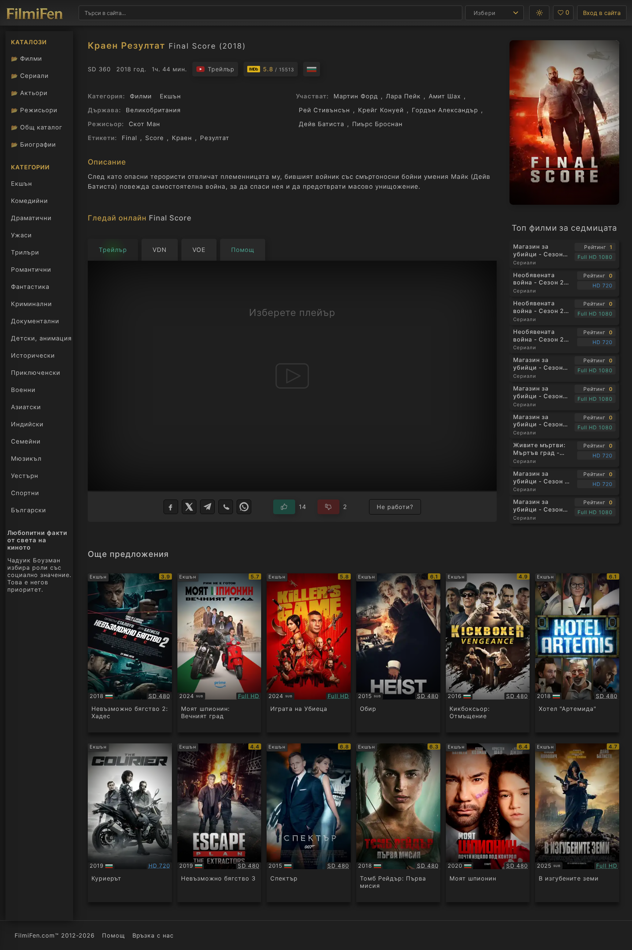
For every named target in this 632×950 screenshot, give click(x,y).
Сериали (30, 75)
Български (28, 510)
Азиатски (26, 407)
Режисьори (34, 110)
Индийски (27, 424)
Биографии (33, 144)
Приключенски (35, 372)
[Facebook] (170, 506)
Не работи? (395, 506)
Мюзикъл (26, 458)
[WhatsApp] (244, 506)
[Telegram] (207, 506)
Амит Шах (445, 96)
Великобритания (153, 110)
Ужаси (21, 235)
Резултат (214, 138)
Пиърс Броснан (377, 124)
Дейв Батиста (321, 124)
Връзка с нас (153, 935)
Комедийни (29, 200)
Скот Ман (144, 124)
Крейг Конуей (381, 110)
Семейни (26, 441)
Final (129, 138)
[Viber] (225, 506)
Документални (35, 321)
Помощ (113, 935)
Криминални (31, 304)
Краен (182, 138)
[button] (539, 12)
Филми (26, 58)
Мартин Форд (356, 96)
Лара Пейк (403, 96)
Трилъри (25, 254)
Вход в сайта (602, 12)
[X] (189, 506)
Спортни (25, 493)
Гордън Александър (445, 110)
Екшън (21, 183)
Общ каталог (37, 127)
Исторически (33, 355)
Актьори (29, 93)
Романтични (31, 269)
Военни (23, 389)
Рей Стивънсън (324, 110)
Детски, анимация (41, 338)
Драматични (31, 218)
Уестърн (24, 475)
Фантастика (30, 286)
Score (154, 138)
